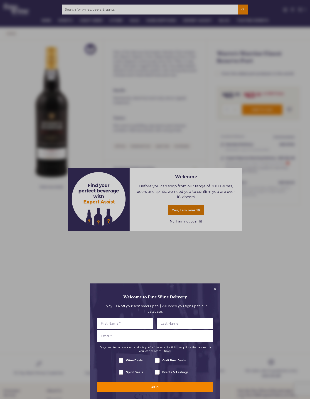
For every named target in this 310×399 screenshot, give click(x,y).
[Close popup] (214, 288)
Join (155, 387)
